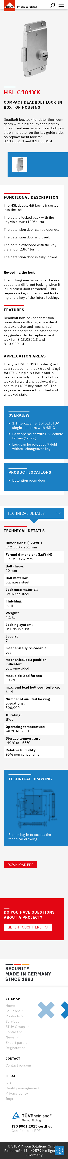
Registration (16, 1048)
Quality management (22, 1088)
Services (12, 1021)
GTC (9, 1083)
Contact (12, 1032)
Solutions (13, 1011)
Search (53, 4)
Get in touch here (25, 927)
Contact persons (19, 1065)
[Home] (23, 4)
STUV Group (15, 1027)
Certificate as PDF (26, 1130)
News (10, 1037)
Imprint (12, 1098)
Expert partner (17, 1042)
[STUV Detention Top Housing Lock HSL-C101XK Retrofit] (19, 164)
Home (10, 1005)
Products (13, 1016)
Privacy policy (17, 1093)
